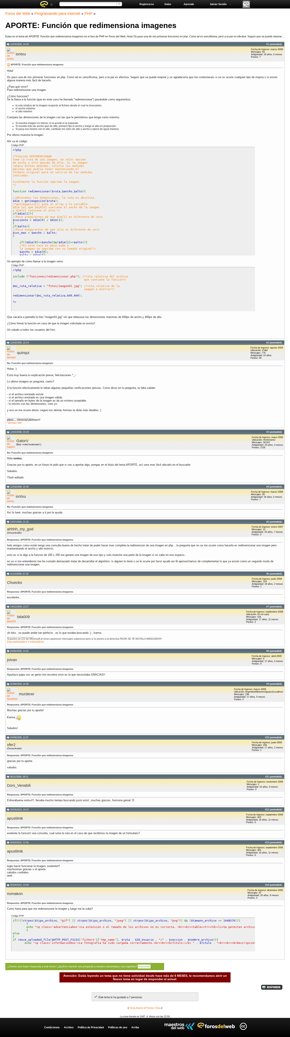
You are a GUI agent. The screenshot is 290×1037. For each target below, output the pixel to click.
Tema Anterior (137, 1008)
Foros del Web (17, 13)
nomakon (15, 894)
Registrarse (146, 4)
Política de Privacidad (91, 1027)
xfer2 (11, 745)
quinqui (23, 353)
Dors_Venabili (19, 785)
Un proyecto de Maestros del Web (179, 1026)
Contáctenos (52, 1027)
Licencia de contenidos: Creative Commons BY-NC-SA (243, 1026)
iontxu (21, 54)
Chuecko (14, 582)
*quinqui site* (15, 422)
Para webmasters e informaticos (25, 641)
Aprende (189, 4)
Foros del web (46, 4)
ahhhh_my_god (20, 529)
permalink (275, 44)
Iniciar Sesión (218, 4)
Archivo (68, 1027)
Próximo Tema (153, 1008)
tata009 (23, 617)
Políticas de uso (117, 1027)
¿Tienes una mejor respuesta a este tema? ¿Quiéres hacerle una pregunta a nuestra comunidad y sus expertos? (78, 966)
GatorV (22, 441)
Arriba (135, 1027)
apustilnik (15, 818)
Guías (167, 4)
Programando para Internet (57, 13)
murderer (26, 694)
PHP (88, 13)
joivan (12, 660)
